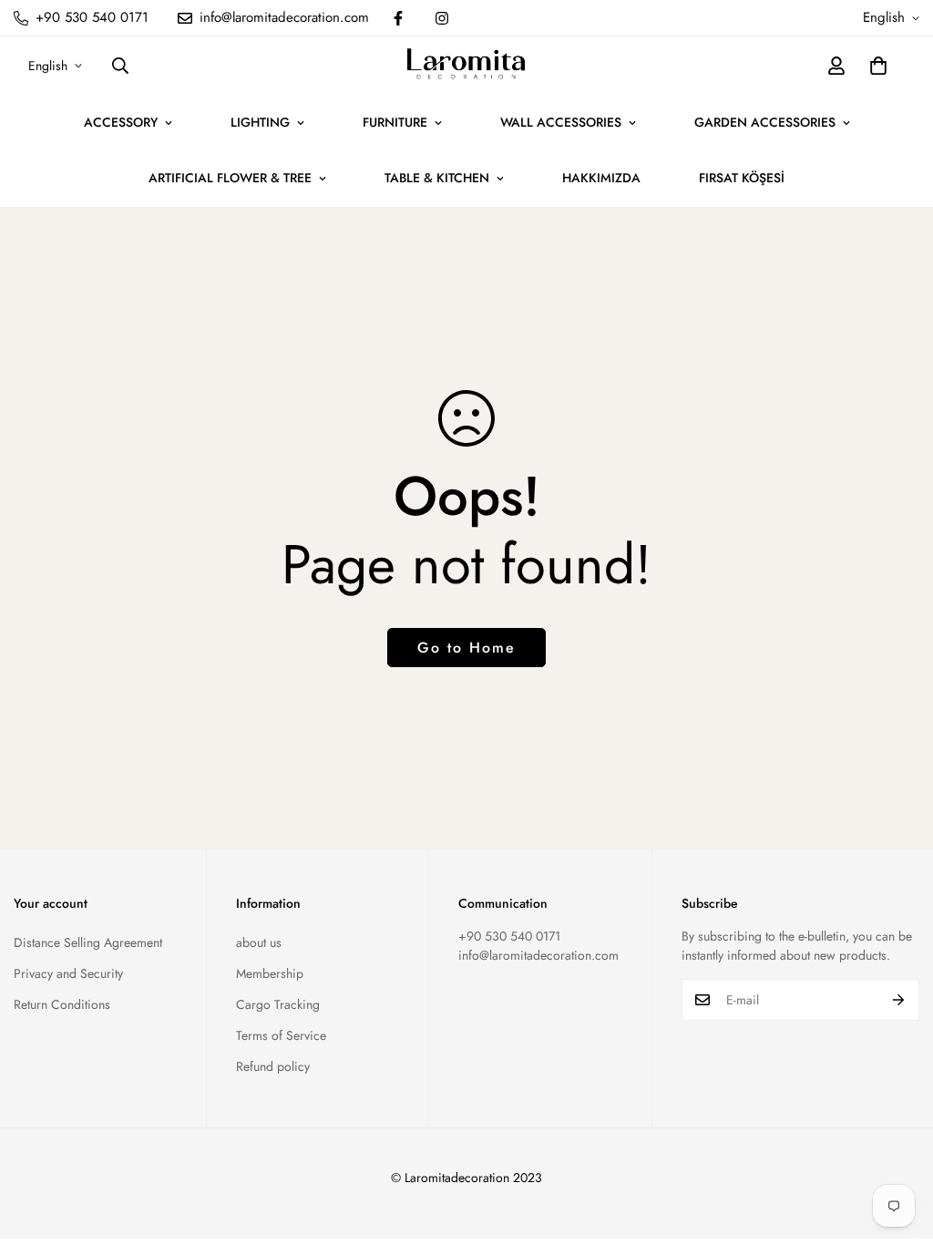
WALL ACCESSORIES (560, 122)
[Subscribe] (898, 1000)
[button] (878, 66)
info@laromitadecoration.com (538, 955)
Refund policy (273, 1066)
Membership (269, 973)
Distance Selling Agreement (88, 942)
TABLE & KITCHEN (436, 178)
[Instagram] (442, 18)
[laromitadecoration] (466, 65)
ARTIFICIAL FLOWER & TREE (230, 178)
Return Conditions (62, 1004)
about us (259, 942)
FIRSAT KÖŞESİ (741, 178)
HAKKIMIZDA (601, 178)
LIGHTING (260, 122)
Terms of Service (281, 1035)
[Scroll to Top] (897, 1146)
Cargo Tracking (278, 1004)
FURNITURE (395, 122)
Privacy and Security (68, 973)
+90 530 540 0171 (509, 936)
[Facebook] (398, 18)
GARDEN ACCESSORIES (765, 122)
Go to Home (466, 647)
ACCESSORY (121, 122)
